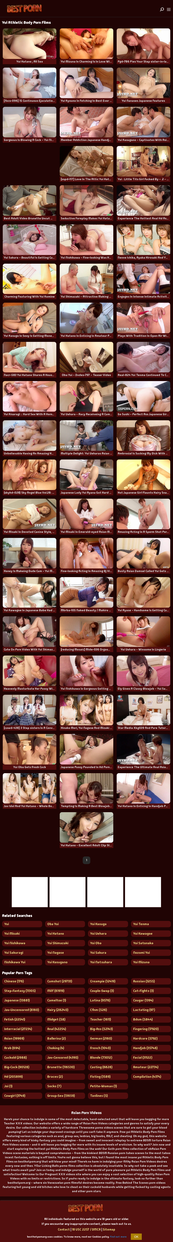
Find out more (118, 1236)
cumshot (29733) (59, 981)
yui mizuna (141, 962)
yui (6, 924)
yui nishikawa (14, 943)
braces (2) (55, 1076)
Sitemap (109, 1229)
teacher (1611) (100, 1019)
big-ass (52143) (101, 1029)
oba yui (53, 924)
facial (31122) (142, 1057)
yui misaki (12, 933)
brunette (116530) (61, 1067)
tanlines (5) (99, 1095)
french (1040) (100, 1048)
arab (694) (12, 1048)
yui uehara (98, 933)
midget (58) (56, 1019)
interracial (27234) (18, 1029)
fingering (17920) (146, 1029)
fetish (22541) (14, 1019)
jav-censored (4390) (62, 1057)
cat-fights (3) (143, 991)
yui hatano (55, 933)
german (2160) (101, 1038)
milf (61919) (55, 991)
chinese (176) (14, 981)
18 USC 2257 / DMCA (86, 1229)
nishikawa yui (14, 962)
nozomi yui (141, 952)
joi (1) (8, 1086)
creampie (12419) (102, 981)
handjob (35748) (145, 1048)
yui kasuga (98, 924)
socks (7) (54, 1086)
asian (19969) (14, 1038)
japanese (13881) (17, 1000)
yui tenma (141, 924)
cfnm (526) (98, 1010)
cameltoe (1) (56, 1000)
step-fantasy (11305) (20, 991)
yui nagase (55, 952)
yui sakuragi (13, 952)
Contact (64, 1229)
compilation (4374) (147, 1076)
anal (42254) (56, 1029)
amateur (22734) (145, 1067)
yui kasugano (57, 962)
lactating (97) (144, 1010)
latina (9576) (100, 1000)
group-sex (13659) (61, 1095)
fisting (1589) (100, 1076)
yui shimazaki (57, 943)
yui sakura (98, 952)
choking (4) (55, 1048)
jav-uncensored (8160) (21, 1010)
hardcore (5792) (145, 1038)
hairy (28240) (57, 1010)
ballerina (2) (56, 1038)
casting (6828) (101, 1067)
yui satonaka (143, 943)
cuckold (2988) (15, 1057)
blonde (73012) (101, 1057)
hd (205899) (13, 1076)
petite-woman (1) (103, 1086)
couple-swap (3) (102, 991)
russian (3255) (144, 981)
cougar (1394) (143, 1000)
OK (136, 1236)
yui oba (95, 943)
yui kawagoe (143, 933)
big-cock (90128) (16, 1067)
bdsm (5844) (143, 1019)
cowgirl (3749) (14, 1095)
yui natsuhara (101, 962)
